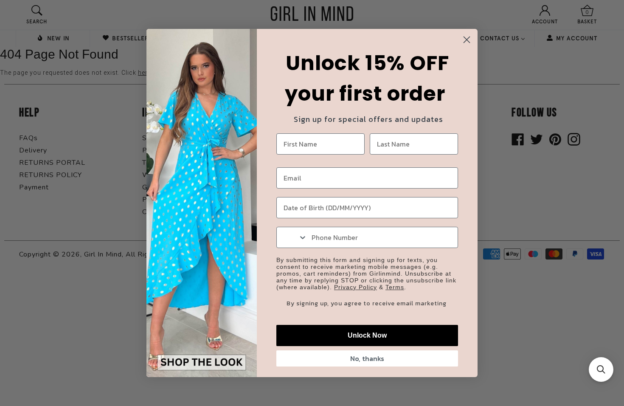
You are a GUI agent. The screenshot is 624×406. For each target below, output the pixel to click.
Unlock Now (367, 335)
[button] (601, 369)
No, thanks (367, 358)
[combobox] (292, 237)
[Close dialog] (466, 39)
